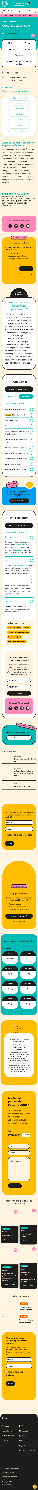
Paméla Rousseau (8, 1435)
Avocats (8, 415)
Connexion (20, 4)
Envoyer (15, 1186)
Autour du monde (14, 627)
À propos (5, 1426)
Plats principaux (19, 784)
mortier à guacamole (20, 565)
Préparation (20, 114)
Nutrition (20, 125)
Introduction (20, 103)
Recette (4, 1231)
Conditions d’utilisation (9, 1476)
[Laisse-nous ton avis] (35, 1487)
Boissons (6, 1228)
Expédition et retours (27, 1446)
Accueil (4, 21)
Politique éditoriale (8, 1472)
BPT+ (21, 1426)
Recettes (13, 21)
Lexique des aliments (27, 1451)
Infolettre (22, 1436)
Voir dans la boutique (26, 274)
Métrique (12, 397)
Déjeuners (17, 756)
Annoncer (5, 1440)
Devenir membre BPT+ (18, 501)
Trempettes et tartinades (17, 641)
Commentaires (20, 131)
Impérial (26, 397)
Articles (23, 1304)
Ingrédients (20, 108)
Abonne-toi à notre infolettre (19, 835)
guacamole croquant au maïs (15, 201)
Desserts (24, 1266)
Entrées (27, 627)
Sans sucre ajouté (14, 637)
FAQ (20, 120)
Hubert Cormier (7, 1431)
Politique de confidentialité (10, 1468)
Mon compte (23, 1431)
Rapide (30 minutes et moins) (18, 632)
